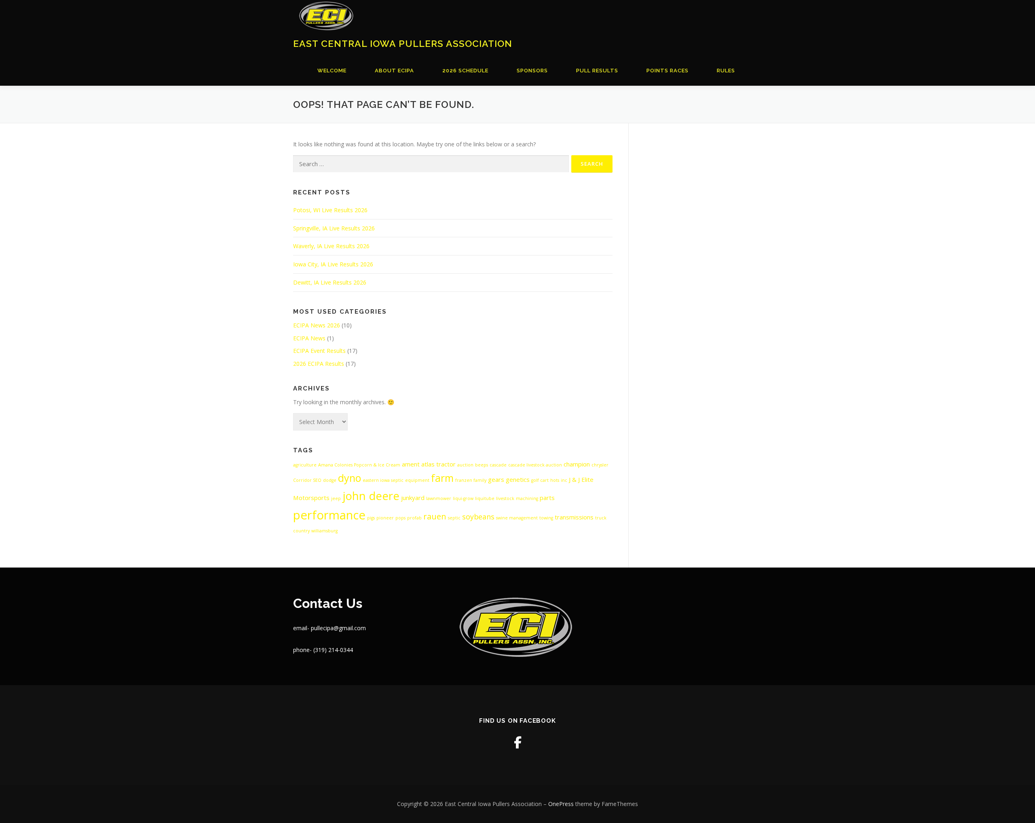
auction (465, 465)
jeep (336, 498)
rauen (434, 516)
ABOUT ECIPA (394, 71)
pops (400, 518)
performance (329, 515)
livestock (505, 498)
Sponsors (532, 71)
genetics (518, 479)
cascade (498, 465)
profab (414, 518)
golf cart (540, 480)
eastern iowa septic (383, 480)
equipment (417, 480)
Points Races (667, 71)
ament (411, 464)
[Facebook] (518, 742)
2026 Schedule (465, 71)
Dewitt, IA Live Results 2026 (329, 282)
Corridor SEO (307, 480)
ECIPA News (309, 338)
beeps (481, 465)
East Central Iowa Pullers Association (402, 43)
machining (527, 498)
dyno (349, 478)
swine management (517, 518)
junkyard (413, 498)
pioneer (385, 518)
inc (564, 480)
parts (547, 498)
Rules (726, 71)
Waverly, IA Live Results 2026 (331, 246)
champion (577, 464)
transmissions (574, 517)
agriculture (305, 465)
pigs (371, 518)
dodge (329, 480)
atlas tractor (438, 464)
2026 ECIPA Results (318, 363)
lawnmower (438, 498)
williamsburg (324, 531)
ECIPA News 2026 (316, 325)
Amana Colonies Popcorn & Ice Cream (359, 465)
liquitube (484, 498)
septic (454, 518)
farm (442, 478)
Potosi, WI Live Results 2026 (330, 210)
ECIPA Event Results (319, 351)
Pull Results (597, 71)
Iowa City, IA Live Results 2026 (333, 264)
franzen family (470, 480)
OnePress (561, 804)
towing (546, 518)
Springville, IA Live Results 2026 (334, 228)
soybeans (478, 516)
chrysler (599, 465)
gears (496, 479)
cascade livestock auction (535, 465)
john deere (370, 495)
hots (554, 480)
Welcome (331, 71)
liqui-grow (463, 498)
